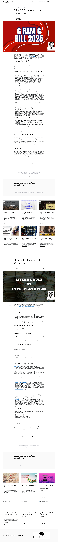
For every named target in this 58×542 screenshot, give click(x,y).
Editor (17, 268)
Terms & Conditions (11, 535)
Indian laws (21, 159)
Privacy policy (5, 535)
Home (15, 7)
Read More (6, 221)
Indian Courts (21, 432)
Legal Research (26, 7)
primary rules (21, 306)
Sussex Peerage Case (17, 366)
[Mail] (42, 1)
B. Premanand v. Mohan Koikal (19, 399)
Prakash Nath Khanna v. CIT (19, 389)
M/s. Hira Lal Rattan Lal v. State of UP (21, 382)
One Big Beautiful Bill (31, 56)
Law (24, 159)
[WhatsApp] (44, 1)
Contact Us (50, 1)
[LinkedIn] (40, 1)
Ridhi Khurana (18, 18)
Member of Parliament (29, 159)
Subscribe (41, 190)
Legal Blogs (20, 7)
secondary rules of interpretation (29, 306)
